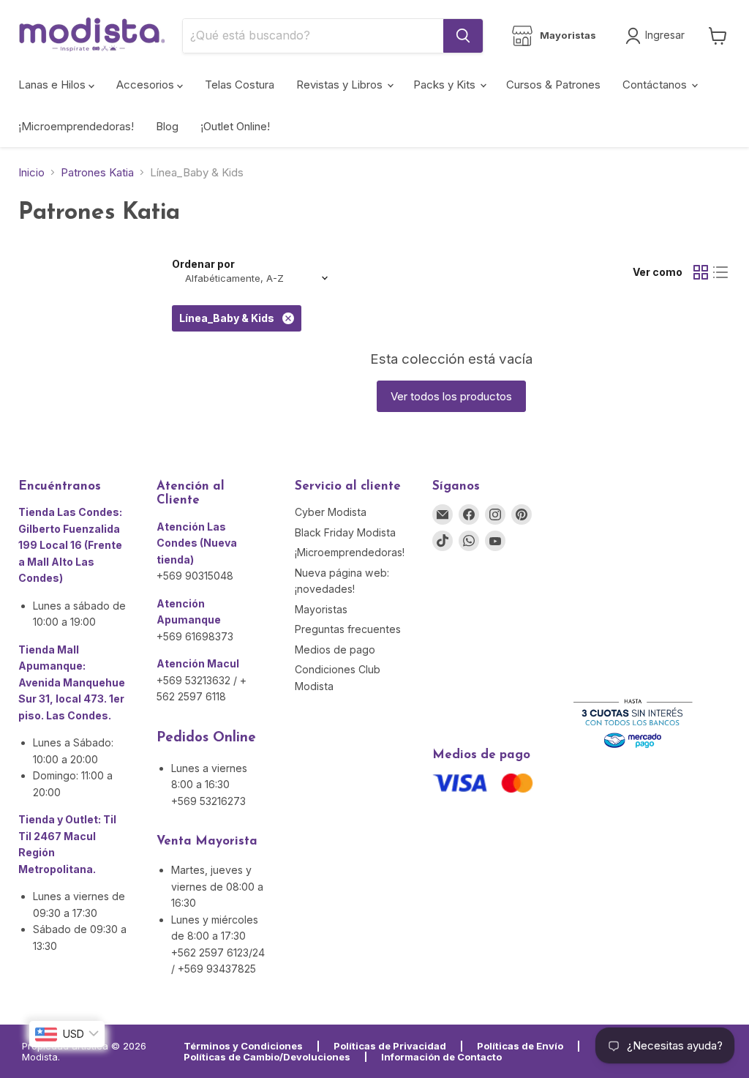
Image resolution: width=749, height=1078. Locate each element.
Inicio (31, 172)
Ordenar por (203, 264)
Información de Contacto (441, 1057)
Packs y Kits (445, 84)
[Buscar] (463, 36)
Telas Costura (239, 84)
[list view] (721, 272)
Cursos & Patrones (553, 84)
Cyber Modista (330, 512)
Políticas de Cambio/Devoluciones (267, 1057)
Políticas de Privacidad (390, 1046)
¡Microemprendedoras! (76, 126)
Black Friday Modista (345, 532)
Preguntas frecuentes (348, 629)
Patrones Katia (97, 172)
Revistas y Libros (340, 84)
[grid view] (700, 272)
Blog (167, 126)
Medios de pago (335, 649)
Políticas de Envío (520, 1046)
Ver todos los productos (451, 396)
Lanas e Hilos (53, 84)
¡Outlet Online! (235, 126)
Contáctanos (656, 84)
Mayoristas (321, 609)
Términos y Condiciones (243, 1046)
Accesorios (146, 84)
